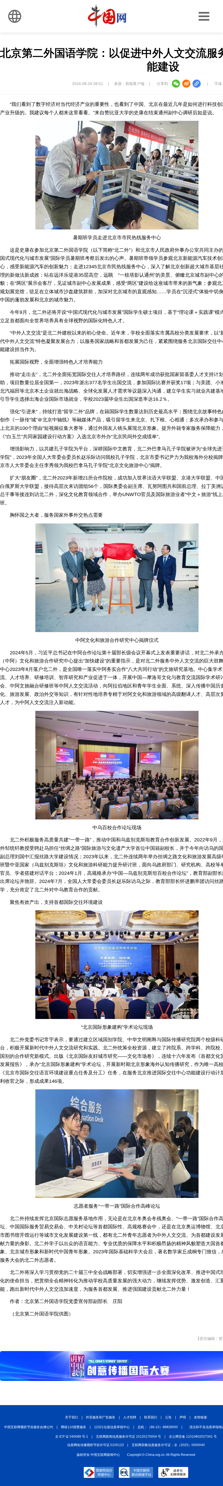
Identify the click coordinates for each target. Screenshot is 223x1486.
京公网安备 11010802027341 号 (193, 1436)
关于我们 (71, 1417)
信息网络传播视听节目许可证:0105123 (95, 1445)
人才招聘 (129, 1417)
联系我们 (150, 1417)
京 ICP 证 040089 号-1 (71, 1436)
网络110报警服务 (73, 1427)
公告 (168, 1417)
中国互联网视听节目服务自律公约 (28, 1427)
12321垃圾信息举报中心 (112, 1427)
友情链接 (200, 1417)
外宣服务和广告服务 (100, 1417)
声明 (182, 1417)
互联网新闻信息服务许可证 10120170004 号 (128, 1436)
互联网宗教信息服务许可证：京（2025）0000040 (168, 1445)
